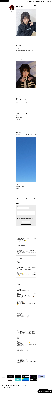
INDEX (26, 198)
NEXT (34, 198)
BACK (17, 198)
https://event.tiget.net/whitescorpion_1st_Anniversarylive (23, 102)
